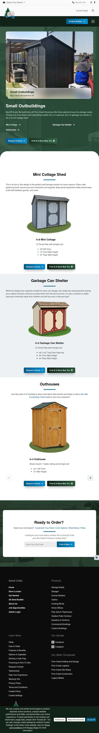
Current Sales (82, 10)
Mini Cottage (12, 124)
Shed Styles (74, 527)
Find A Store (64, 544)
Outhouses (11, 129)
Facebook (94, 2)
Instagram (91, 2)
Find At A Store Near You (42, 141)
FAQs (83, 527)
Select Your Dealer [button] (15, 2)
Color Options (61, 527)
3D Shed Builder (75, 21)
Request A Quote (15, 141)
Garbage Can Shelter (62, 124)
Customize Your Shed (44, 527)
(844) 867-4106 (80, 2)
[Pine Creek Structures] (9, 12)
